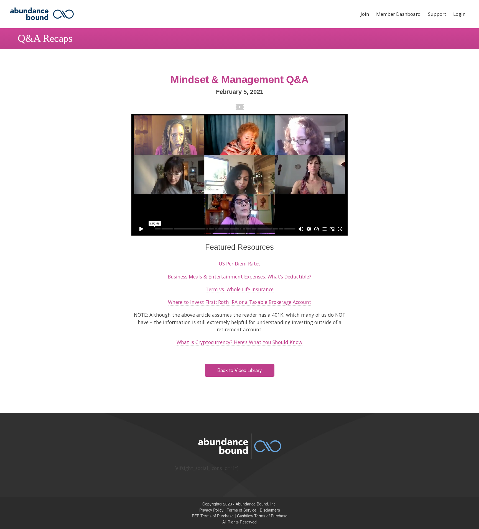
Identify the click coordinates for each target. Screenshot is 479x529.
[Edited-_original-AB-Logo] (42, 14)
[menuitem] (365, 14)
